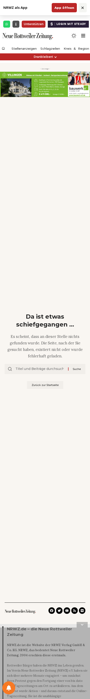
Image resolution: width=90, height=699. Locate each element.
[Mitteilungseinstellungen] (8, 687)
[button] (45, 56)
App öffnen (64, 8)
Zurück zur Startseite (45, 385)
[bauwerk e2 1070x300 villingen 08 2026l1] (45, 84)
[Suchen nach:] (40, 369)
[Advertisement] (45, 664)
